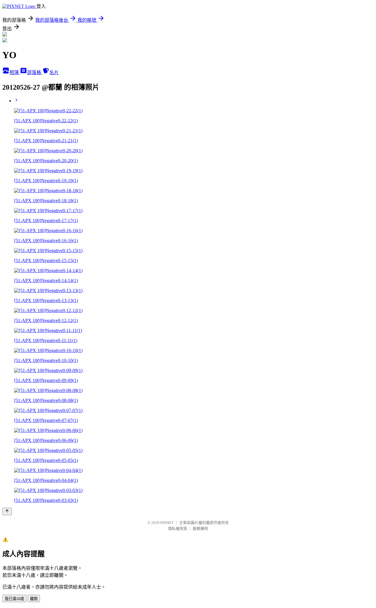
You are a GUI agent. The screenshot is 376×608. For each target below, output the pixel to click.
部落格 (34, 72)
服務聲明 (200, 528)
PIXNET (167, 522)
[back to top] (7, 511)
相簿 (14, 72)
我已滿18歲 (14, 599)
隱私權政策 (177, 528)
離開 (34, 599)
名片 (54, 72)
